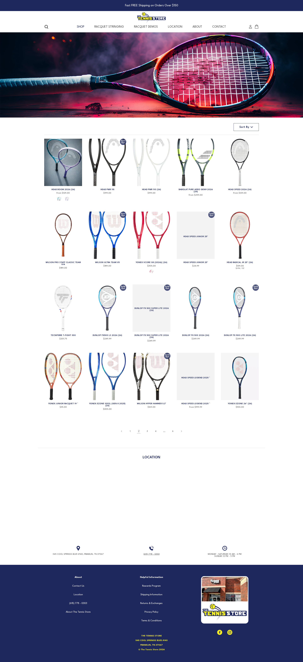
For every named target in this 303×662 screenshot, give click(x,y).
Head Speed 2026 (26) (240, 190)
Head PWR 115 (107, 190)
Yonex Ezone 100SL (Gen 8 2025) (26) (107, 405)
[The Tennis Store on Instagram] (229, 632)
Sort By (244, 127)
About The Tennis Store (78, 612)
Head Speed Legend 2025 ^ (195, 404)
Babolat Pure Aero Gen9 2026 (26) (196, 191)
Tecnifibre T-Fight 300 (63, 335)
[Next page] (181, 431)
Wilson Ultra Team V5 (107, 262)
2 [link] (139, 431)
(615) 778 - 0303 (151, 554)
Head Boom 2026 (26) (63, 190)
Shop (80, 26)
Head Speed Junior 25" (195, 262)
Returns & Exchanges (151, 603)
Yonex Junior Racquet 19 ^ (63, 404)
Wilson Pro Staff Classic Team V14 (63, 263)
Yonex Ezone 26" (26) (240, 404)
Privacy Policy (151, 612)
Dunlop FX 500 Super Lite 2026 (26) (151, 336)
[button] (46, 27)
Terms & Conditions (151, 621)
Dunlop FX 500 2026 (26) (195, 335)
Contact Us (78, 586)
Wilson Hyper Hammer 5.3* (151, 404)
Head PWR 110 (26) (151, 190)
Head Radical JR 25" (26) (240, 262)
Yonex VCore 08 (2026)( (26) (151, 262)
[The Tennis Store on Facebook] (219, 632)
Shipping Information (151, 595)
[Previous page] (121, 431)
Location (78, 595)
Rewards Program (151, 586)
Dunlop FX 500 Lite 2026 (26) (240, 335)
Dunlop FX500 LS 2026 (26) (107, 335)
